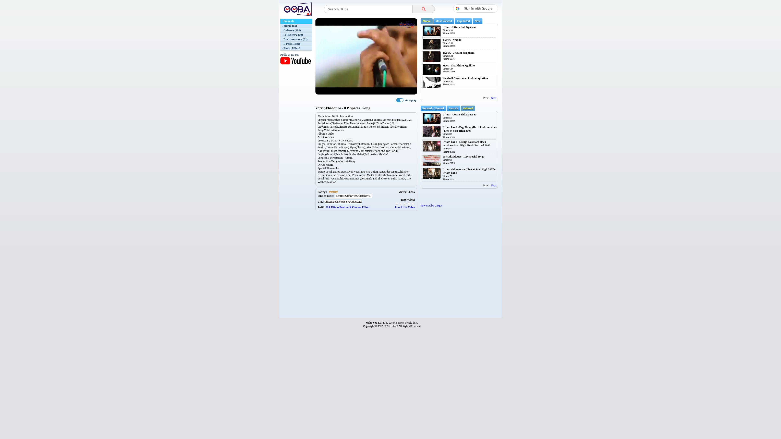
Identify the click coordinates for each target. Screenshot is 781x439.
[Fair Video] (401, 203)
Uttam (335, 207)
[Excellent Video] (413, 203)
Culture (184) (292, 30)
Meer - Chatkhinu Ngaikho (459, 65)
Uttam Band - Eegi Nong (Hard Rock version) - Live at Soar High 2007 (470, 129)
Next (493, 98)
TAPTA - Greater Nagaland (458, 52)
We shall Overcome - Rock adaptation (465, 78)
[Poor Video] (397, 203)
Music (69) (290, 26)
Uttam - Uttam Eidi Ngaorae (459, 27)
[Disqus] (366, 262)
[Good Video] (409, 203)
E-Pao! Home (292, 44)
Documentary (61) (296, 39)
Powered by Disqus (431, 205)
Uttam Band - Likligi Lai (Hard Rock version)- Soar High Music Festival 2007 (466, 143)
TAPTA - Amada (452, 40)
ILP (328, 207)
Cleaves (356, 207)
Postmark (345, 207)
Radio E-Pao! (292, 48)
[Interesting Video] (405, 203)
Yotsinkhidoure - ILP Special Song (463, 156)
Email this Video (405, 207)
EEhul (365, 207)
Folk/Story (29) (293, 35)
